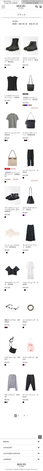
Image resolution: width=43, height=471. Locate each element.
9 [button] (24, 415)
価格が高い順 (23, 24)
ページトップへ (40, 437)
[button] (27, 415)
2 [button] (18, 415)
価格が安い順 (33, 24)
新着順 (15, 24)
